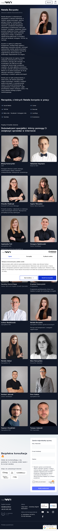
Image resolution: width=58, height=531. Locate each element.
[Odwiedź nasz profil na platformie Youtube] (43, 512)
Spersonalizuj (27, 277)
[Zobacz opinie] (7, 514)
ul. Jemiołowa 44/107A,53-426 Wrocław (28, 515)
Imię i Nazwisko (36, 443)
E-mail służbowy (36, 451)
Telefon (34, 459)
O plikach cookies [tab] (48, 256)
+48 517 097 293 (6, 509)
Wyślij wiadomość (43, 488)
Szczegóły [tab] (29, 256)
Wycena (49, 2)
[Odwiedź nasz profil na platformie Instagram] (53, 512)
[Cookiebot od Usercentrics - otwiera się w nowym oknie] (49, 252)
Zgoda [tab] (10, 256)
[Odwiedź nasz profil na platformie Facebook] (43, 516)
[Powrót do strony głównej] (29, 499)
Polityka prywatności (7, 525)
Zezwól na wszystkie (47, 277)
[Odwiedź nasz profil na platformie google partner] (45, 506)
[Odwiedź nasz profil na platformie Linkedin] (48, 512)
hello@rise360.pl (6, 507)
